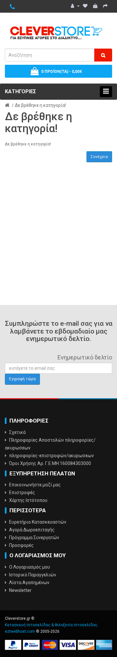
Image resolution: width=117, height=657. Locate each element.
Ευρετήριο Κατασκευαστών (37, 522)
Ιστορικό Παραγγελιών (32, 574)
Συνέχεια (99, 156)
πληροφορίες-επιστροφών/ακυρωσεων (51, 455)
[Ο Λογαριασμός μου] (75, 5)
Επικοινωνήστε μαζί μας (35, 484)
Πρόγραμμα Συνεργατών (34, 537)
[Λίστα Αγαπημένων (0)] (86, 5)
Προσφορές (21, 545)
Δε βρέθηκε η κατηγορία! (40, 105)
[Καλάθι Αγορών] (96, 5)
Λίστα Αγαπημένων (29, 582)
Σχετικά (17, 432)
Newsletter (20, 590)
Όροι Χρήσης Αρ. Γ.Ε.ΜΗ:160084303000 (50, 463)
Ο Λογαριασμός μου (29, 567)
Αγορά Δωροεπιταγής (32, 529)
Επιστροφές (22, 492)
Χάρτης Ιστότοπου (28, 500)
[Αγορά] (106, 5)
